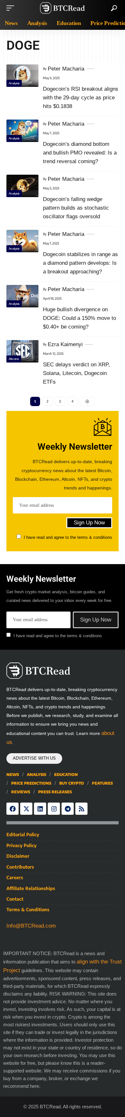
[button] (11, 8)
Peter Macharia (66, 69)
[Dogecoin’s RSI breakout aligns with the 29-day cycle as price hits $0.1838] (22, 75)
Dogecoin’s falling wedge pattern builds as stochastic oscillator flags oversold (76, 208)
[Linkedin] (40, 809)
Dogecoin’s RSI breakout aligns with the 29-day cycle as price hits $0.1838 (80, 97)
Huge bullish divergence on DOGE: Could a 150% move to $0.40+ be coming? (79, 318)
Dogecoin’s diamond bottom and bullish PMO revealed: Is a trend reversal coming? (80, 152)
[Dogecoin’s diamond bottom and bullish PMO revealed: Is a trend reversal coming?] (22, 131)
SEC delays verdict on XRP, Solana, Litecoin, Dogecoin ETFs (76, 373)
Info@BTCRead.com (31, 926)
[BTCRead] (62, 7)
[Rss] (81, 809)
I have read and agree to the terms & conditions (68, 537)
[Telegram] (68, 809)
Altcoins (14, 359)
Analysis (14, 83)
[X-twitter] (26, 809)
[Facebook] (12, 809)
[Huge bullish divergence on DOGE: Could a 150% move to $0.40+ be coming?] (22, 296)
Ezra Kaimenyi (65, 344)
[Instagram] (54, 809)
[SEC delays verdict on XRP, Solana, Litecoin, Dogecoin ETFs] (22, 351)
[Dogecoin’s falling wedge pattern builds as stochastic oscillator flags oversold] (22, 186)
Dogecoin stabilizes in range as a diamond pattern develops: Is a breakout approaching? (80, 263)
